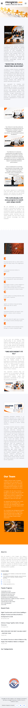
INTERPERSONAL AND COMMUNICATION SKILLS (9, 597)
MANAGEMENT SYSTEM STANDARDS (7, 595)
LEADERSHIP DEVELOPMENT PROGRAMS (8, 592)
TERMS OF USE (14, 701)
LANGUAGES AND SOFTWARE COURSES (8, 601)
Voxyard (12, 705)
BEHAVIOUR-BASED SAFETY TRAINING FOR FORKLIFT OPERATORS (12, 598)
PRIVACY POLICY (21, 700)
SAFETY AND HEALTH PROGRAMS (7, 600)
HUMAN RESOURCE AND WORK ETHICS (8, 594)
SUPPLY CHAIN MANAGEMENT (6, 603)
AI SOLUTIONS (3, 604)
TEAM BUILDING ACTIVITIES (6, 591)
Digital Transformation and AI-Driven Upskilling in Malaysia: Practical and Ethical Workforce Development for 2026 (13, 614)
